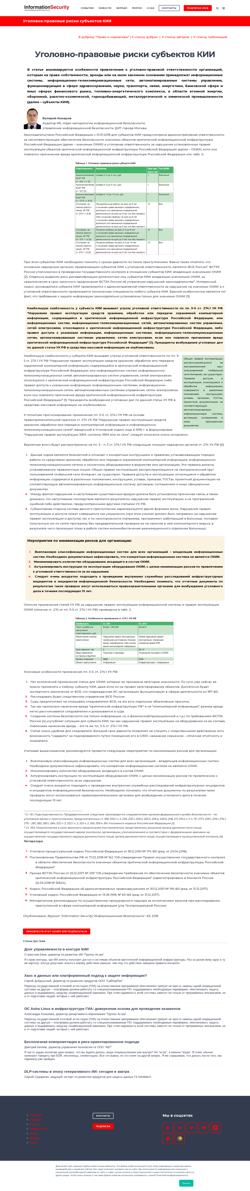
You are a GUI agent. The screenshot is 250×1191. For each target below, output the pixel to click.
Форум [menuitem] (137, 8)
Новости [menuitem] (105, 8)
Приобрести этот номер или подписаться (56, 931)
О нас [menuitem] (151, 8)
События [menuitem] (87, 8)
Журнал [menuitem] (121, 8)
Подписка (103, 1126)
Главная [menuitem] (35, 1115)
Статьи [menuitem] (35, 1124)
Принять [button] (186, 1183)
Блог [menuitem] (33, 1142)
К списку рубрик (145, 37)
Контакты (169, 8)
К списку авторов (175, 37)
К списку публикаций (210, 37)
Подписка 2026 (197, 8)
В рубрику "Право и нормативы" (103, 37)
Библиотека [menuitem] (38, 1129)
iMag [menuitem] (33, 1133)
